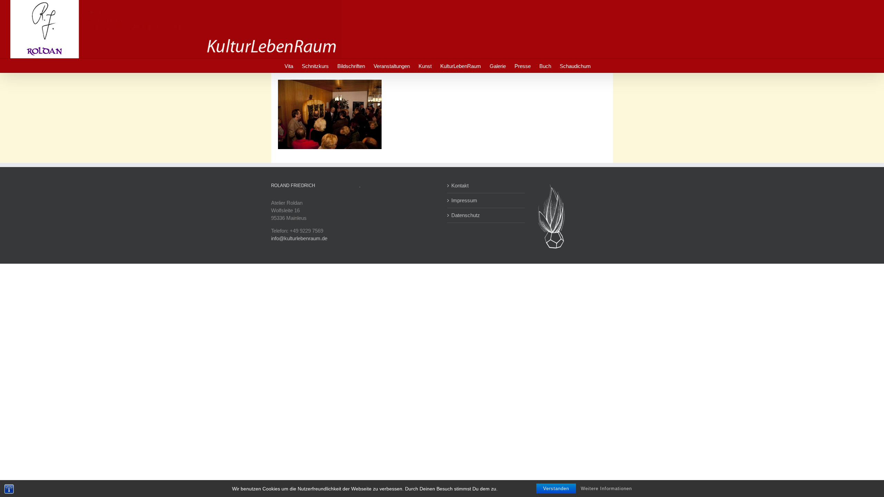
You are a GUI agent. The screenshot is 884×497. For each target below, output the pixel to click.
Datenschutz (465, 215)
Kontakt (460, 185)
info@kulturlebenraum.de (299, 238)
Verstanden (556, 488)
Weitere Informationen (606, 488)
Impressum (464, 200)
